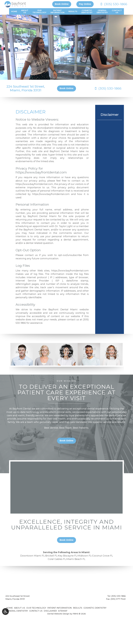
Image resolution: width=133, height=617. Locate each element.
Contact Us (35, 611)
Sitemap (62, 611)
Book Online (62, 4)
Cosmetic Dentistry (95, 608)
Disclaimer (110, 115)
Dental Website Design (58, 614)
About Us (19, 608)
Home (14, 11)
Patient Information (59, 608)
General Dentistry (17, 611)
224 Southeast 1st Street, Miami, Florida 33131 (25, 88)
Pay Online (85, 4)
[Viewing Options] (5, 611)
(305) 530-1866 (118, 596)
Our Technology (36, 608)
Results (72, 11)
